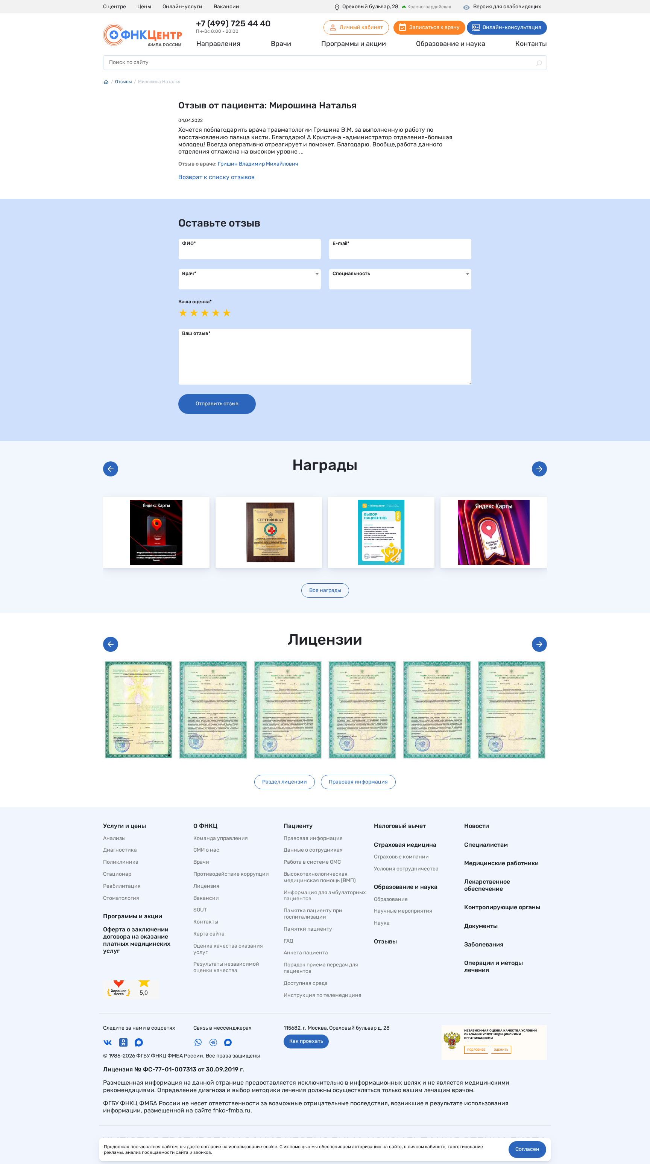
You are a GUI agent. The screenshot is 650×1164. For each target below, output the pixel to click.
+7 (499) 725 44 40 (233, 23)
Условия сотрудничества (406, 869)
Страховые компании (401, 857)
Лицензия (206, 886)
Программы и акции (132, 916)
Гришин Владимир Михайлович (258, 164)
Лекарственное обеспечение (487, 885)
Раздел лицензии (284, 782)
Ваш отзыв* (196, 333)
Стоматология (121, 898)
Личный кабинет (361, 27)
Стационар (117, 874)
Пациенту (298, 825)
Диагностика (120, 850)
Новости (476, 825)
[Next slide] (539, 468)
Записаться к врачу (434, 27)
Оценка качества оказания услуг (228, 949)
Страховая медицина (405, 844)
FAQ (288, 941)
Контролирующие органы (502, 907)
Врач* (189, 273)
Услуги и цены (124, 825)
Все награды (325, 590)
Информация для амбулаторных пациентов (325, 896)
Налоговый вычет (400, 825)
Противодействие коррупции (231, 874)
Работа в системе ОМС (312, 862)
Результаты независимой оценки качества (226, 967)
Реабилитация (122, 886)
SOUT (200, 910)
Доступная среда (306, 983)
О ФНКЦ (205, 825)
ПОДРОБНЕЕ (476, 1049)
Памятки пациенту (308, 929)
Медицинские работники (501, 863)
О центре (114, 6)
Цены (144, 6)
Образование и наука (405, 886)
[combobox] (249, 279)
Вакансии (226, 6)
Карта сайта (209, 934)
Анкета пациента (306, 953)
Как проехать (306, 1041)
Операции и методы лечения (493, 966)
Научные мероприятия (403, 911)
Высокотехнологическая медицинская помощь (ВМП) (320, 877)
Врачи (201, 862)
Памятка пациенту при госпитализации (313, 914)
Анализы (114, 838)
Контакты (205, 922)
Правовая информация (358, 782)
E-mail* (341, 243)
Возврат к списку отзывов (216, 177)
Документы (481, 926)
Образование (391, 899)
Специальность (351, 273)
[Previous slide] (110, 468)
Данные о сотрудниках (313, 850)
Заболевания (483, 944)
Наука (382, 923)
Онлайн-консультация (512, 27)
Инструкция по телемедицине (322, 995)
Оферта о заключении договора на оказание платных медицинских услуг (136, 940)
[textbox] (250, 274)
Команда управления (220, 838)
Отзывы (385, 941)
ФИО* (189, 243)
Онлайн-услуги (182, 6)
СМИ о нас (206, 850)
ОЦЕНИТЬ (501, 1049)
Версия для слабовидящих (507, 6)
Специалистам (486, 844)
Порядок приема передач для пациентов (321, 968)
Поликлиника (120, 862)
